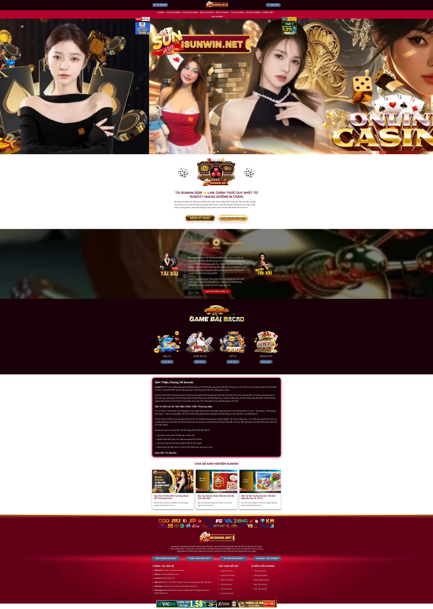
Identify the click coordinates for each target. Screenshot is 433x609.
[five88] (289, 19)
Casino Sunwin (173, 12)
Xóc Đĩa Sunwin (253, 12)
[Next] (421, 86)
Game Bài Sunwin (190, 12)
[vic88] (186, 604)
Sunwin (160, 12)
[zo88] (247, 604)
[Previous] (11, 86)
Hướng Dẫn (267, 12)
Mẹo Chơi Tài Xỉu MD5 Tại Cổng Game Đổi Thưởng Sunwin (171, 497)
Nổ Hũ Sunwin (222, 12)
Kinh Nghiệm (217, 17)
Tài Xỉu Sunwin (237, 12)
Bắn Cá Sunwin (207, 12)
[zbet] (289, 29)
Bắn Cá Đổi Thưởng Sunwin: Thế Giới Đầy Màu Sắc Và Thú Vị (258, 497)
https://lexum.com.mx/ (198, 279)
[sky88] (142, 29)
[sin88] (142, 19)
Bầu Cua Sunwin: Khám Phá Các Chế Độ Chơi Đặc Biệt (216, 497)
